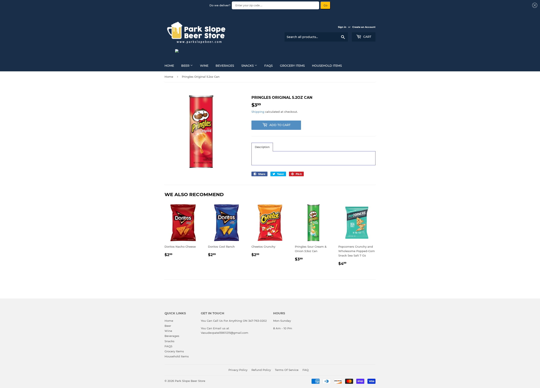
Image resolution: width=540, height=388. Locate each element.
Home (169, 66)
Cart (366, 37)
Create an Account (363, 27)
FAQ (305, 370)
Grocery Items (292, 66)
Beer (185, 66)
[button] (262, 147)
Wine (204, 66)
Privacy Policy (237, 370)
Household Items (327, 66)
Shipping (257, 111)
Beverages (225, 66)
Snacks (248, 66)
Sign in (342, 27)
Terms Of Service (286, 370)
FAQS (268, 66)
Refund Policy (261, 370)
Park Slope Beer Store (190, 381)
